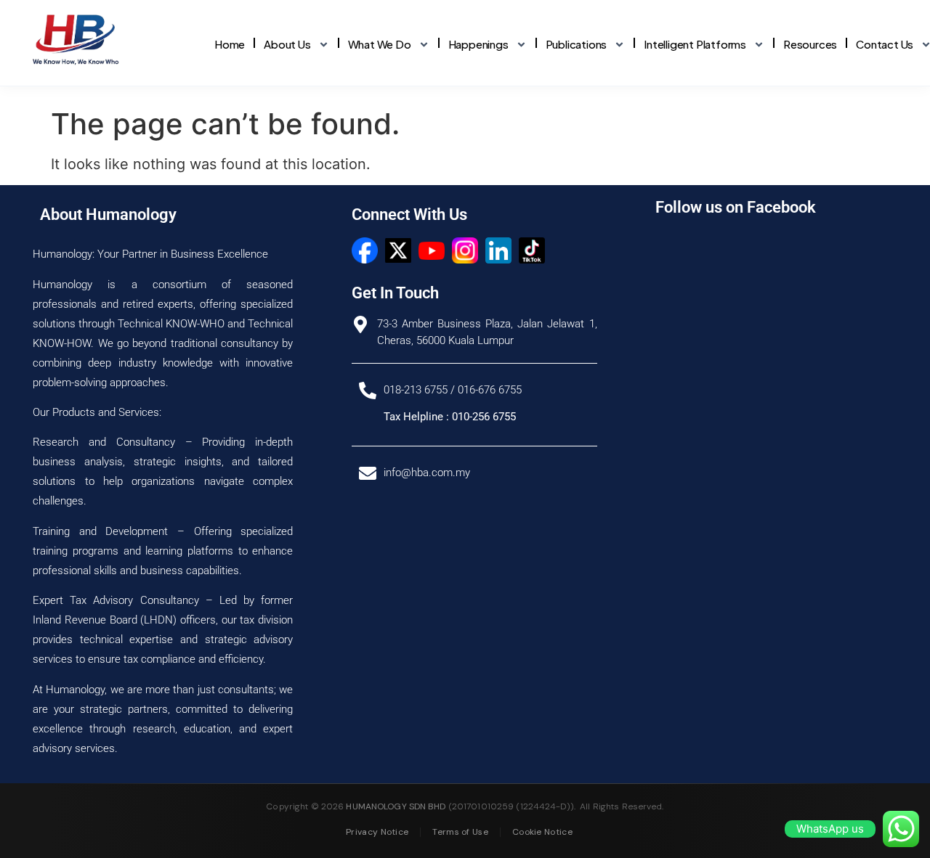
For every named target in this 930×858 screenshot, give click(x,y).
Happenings (478, 44)
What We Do (379, 44)
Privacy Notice (377, 832)
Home (229, 44)
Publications (576, 44)
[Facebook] (365, 250)
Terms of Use (460, 832)
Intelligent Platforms (695, 44)
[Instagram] (465, 250)
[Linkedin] (498, 250)
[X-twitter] (398, 250)
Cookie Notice (542, 832)
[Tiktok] (532, 250)
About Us (287, 44)
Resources (810, 44)
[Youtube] (431, 250)
